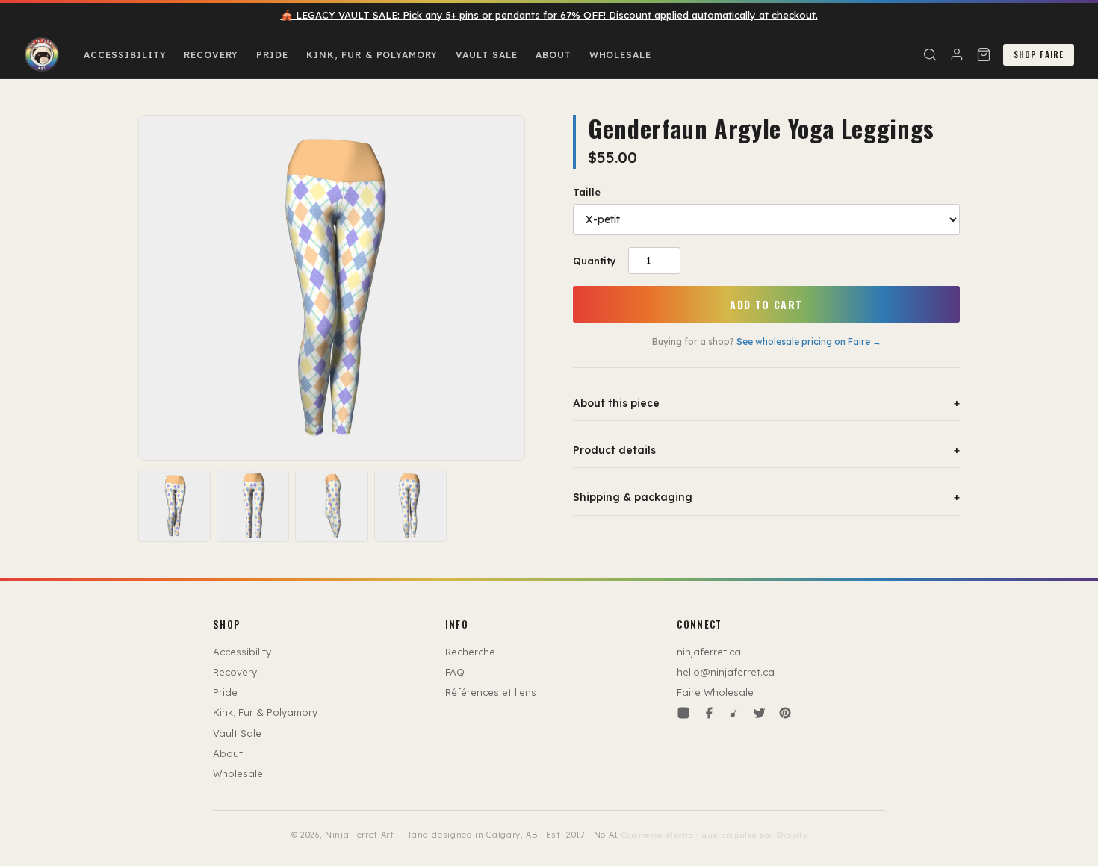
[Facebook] (709, 713)
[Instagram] (683, 713)
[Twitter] (759, 713)
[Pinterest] (785, 713)
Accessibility (125, 54)
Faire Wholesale (715, 692)
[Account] (956, 54)
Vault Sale (487, 54)
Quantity (594, 261)
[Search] (929, 54)
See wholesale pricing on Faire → (808, 341)
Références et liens (490, 692)
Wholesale (620, 54)
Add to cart (766, 304)
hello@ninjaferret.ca (726, 672)
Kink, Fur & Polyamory (372, 54)
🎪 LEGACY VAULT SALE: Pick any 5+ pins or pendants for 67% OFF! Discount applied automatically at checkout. (549, 15)
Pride (272, 54)
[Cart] (983, 54)
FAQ (455, 672)
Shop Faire (1039, 54)
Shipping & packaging (766, 497)
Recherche (470, 652)
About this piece (766, 403)
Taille (587, 192)
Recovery (211, 54)
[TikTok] (734, 713)
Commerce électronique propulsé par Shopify (714, 835)
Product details (766, 450)
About (553, 54)
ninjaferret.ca (709, 652)
